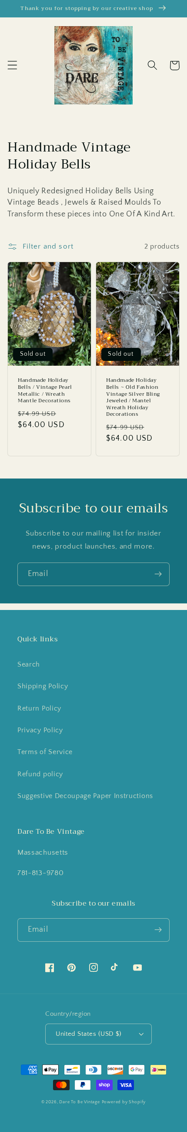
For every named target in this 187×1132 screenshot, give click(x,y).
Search (28, 664)
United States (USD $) (89, 1034)
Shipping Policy (42, 686)
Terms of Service (45, 752)
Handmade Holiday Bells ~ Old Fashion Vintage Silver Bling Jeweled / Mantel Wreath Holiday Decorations (133, 397)
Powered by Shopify (124, 1102)
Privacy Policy (40, 730)
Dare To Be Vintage (79, 1102)
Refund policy (40, 774)
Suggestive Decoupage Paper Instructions (85, 796)
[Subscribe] (158, 574)
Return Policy (39, 708)
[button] (12, 65)
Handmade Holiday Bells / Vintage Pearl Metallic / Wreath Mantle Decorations (45, 390)
